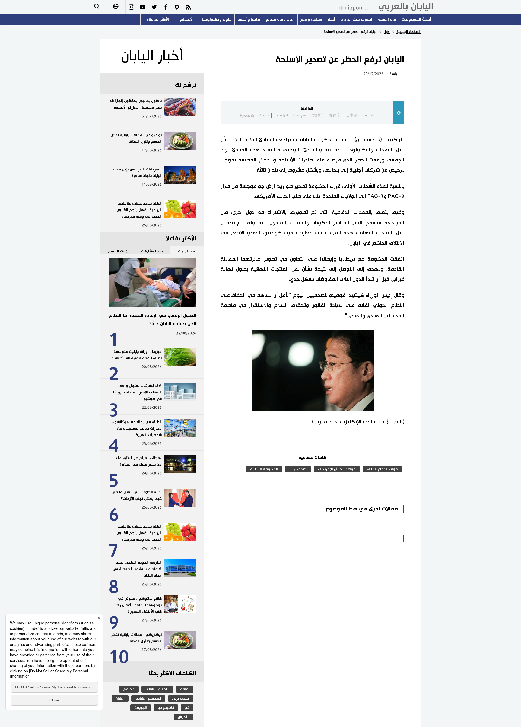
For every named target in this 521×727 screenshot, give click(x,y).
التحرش (183, 717)
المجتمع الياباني (148, 698)
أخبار (331, 19)
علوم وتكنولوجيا (217, 19)
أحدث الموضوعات (416, 19)
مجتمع (129, 689)
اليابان (120, 698)
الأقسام (186, 19)
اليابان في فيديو (280, 19)
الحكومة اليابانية (264, 469)
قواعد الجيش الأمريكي (336, 469)
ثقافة (184, 689)
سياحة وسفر (311, 19)
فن (187, 708)
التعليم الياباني (157, 689)
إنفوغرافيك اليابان (356, 19)
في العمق (387, 19)
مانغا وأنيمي (248, 19)
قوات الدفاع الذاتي (382, 469)
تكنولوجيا (166, 708)
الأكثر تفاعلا (158, 19)
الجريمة (140, 708)
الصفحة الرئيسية (408, 32)
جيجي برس (298, 469)
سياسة (394, 74)
